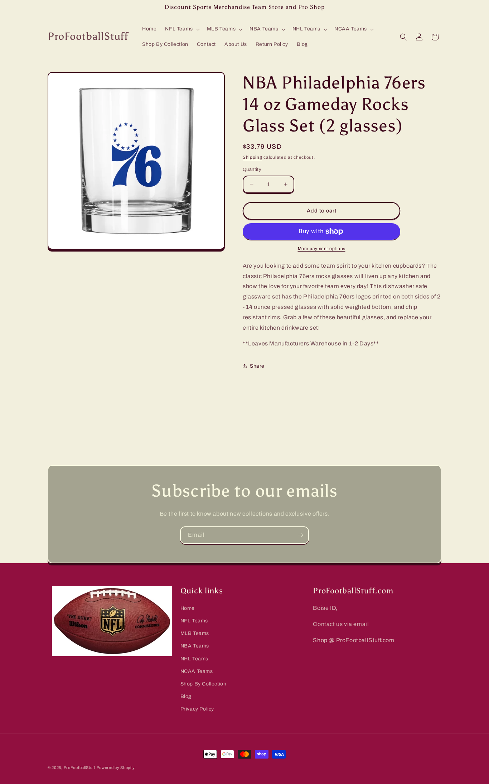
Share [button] (257, 366)
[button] (181, 29)
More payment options (321, 248)
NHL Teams (194, 658)
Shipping (252, 157)
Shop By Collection (203, 684)
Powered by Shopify (116, 767)
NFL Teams (194, 620)
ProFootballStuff (79, 767)
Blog (186, 696)
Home (187, 608)
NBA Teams (194, 646)
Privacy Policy (197, 709)
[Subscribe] (300, 535)
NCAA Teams (196, 671)
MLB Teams (194, 633)
